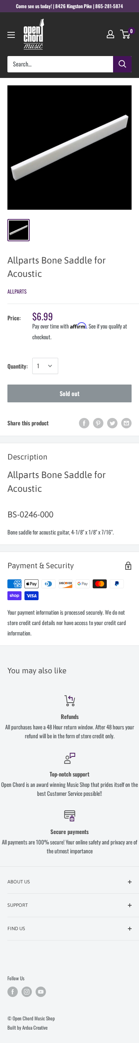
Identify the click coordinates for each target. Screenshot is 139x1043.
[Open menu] (11, 35)
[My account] (110, 34)
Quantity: (17, 366)
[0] (125, 34)
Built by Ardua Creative (27, 1027)
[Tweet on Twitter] (112, 423)
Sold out (69, 393)
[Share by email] (126, 423)
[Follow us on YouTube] (41, 992)
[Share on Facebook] (84, 423)
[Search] (122, 64)
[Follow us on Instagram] (26, 992)
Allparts (17, 291)
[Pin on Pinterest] (98, 423)
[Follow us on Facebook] (12, 992)
